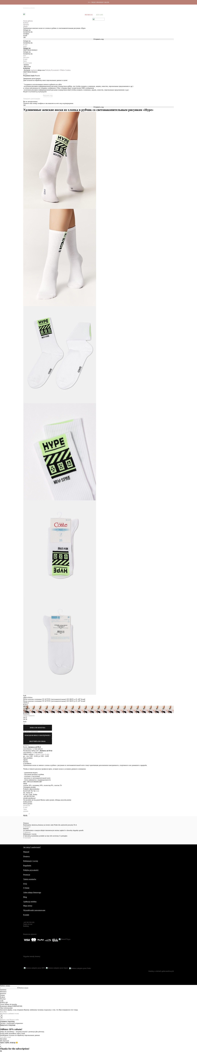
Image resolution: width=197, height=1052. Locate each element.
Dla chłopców (75, 15)
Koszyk (171, 15)
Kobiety (33, 15)
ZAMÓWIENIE (17, 1006)
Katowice (3, 993)
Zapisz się (3, 1042)
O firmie (119, 7)
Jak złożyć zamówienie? (32, 847)
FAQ (25, 884)
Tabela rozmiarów (29, 879)
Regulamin (27, 866)
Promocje (89, 15)
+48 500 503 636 (30, 7)
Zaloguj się (26, 48)
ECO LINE (99, 15)
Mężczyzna (27, 66)
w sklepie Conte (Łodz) (41, 754)
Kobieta (26, 65)
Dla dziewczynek (59, 15)
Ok (1, 1051)
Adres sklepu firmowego (32, 892)
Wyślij (25, 815)
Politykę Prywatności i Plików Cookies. (58, 70)
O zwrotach (27, 838)
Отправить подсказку (7, 1021)
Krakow (2, 997)
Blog (25, 897)
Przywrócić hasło (29, 76)
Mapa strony (27, 906)
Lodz (1, 1001)
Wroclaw (3, 999)
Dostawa (142, 7)
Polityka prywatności (30, 870)
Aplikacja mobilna (29, 902)
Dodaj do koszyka (37, 728)
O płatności (27, 832)
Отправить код (98, 39)
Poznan (2, 995)
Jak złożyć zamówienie (130, 7)
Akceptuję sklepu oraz (47, 70)
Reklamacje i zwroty (161, 7)
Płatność (150, 7)
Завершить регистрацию (31, 99)
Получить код (48, 95)
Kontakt (26, 915)
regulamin (34, 70)
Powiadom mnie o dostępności (37, 735)
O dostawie (26, 827)
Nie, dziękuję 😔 (12, 1042)
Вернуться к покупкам (7, 1025)
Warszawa (3, 991)
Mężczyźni (44, 15)
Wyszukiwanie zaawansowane (34, 910)
